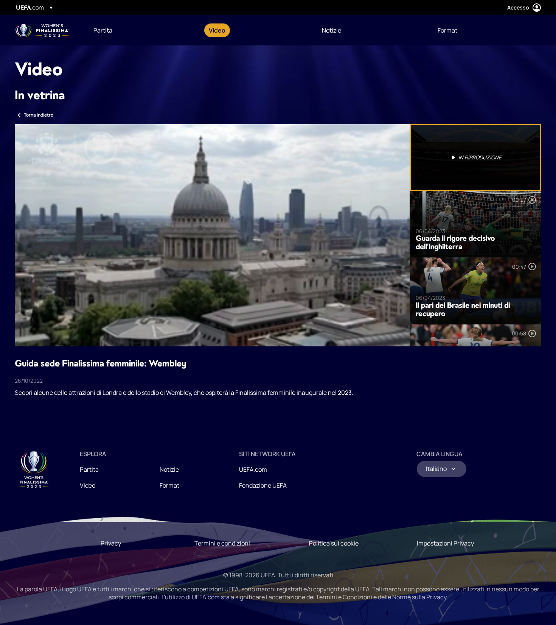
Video (87, 485)
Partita (89, 469)
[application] (212, 235)
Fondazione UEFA (263, 485)
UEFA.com (253, 469)
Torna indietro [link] (38, 115)
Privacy (111, 543)
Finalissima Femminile (42, 30)
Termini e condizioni (222, 543)
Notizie (169, 469)
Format (169, 485)
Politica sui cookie (334, 543)
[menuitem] (142, 30)
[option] (475, 157)
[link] (103, 30)
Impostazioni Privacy (445, 543)
